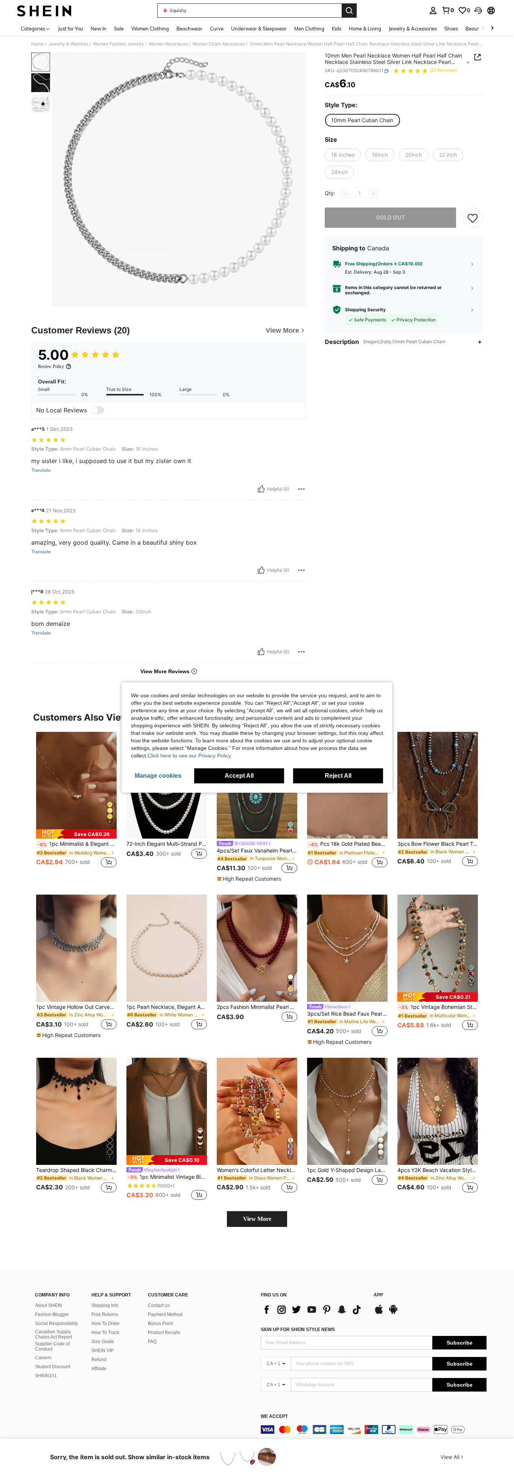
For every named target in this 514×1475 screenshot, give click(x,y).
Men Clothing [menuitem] (309, 29)
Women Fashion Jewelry (118, 44)
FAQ (152, 1341)
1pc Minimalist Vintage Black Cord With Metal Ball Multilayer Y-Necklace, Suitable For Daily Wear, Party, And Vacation (167, 1177)
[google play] (393, 1313)
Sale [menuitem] (119, 29)
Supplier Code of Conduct (52, 1346)
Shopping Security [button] (365, 309)
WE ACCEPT (274, 1416)
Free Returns (104, 1314)
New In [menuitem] (98, 29)
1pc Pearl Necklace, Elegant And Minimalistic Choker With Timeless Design (166, 1007)
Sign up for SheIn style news (298, 1329)
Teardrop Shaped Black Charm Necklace (76, 1170)
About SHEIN (48, 1305)
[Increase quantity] (374, 193)
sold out (390, 217)
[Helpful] (261, 489)
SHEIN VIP (102, 1350)
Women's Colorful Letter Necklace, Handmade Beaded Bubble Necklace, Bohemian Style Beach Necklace (257, 1170)
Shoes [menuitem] (451, 29)
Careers (43, 1357)
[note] (76, 834)
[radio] (362, 120)
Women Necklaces (168, 44)
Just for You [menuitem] (70, 29)
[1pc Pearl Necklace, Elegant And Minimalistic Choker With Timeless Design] (166, 948)
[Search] (349, 10)
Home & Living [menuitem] (365, 29)
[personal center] (433, 10)
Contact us (159, 1305)
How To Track (105, 1332)
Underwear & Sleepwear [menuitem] (259, 29)
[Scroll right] (492, 28)
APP (378, 1295)
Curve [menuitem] (217, 29)
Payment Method (165, 1314)
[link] (447, 10)
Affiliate (98, 1368)
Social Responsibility (56, 1323)
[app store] (379, 1313)
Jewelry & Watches (68, 44)
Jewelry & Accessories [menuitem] (413, 29)
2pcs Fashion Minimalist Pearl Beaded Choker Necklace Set (257, 1007)
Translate (41, 470)
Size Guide (102, 1341)
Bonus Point (160, 1323)
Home (37, 44)
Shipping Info (105, 1305)
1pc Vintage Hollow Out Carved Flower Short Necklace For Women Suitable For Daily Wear (76, 1007)
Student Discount (52, 1366)
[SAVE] (472, 218)
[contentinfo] (374, 1429)
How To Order (105, 1323)
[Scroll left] (483, 28)
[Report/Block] (301, 489)
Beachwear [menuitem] (189, 29)
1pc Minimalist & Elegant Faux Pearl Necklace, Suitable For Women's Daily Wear (77, 844)
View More (257, 1219)
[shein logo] (44, 10)
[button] (478, 10)
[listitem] (76, 804)
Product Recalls (164, 1332)
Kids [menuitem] (336, 29)
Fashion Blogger (52, 1314)
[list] (313, 1309)
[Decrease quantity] (345, 193)
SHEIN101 (46, 1375)
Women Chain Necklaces (218, 44)
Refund (98, 1359)
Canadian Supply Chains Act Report (53, 1334)
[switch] (97, 410)
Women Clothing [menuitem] (150, 29)
